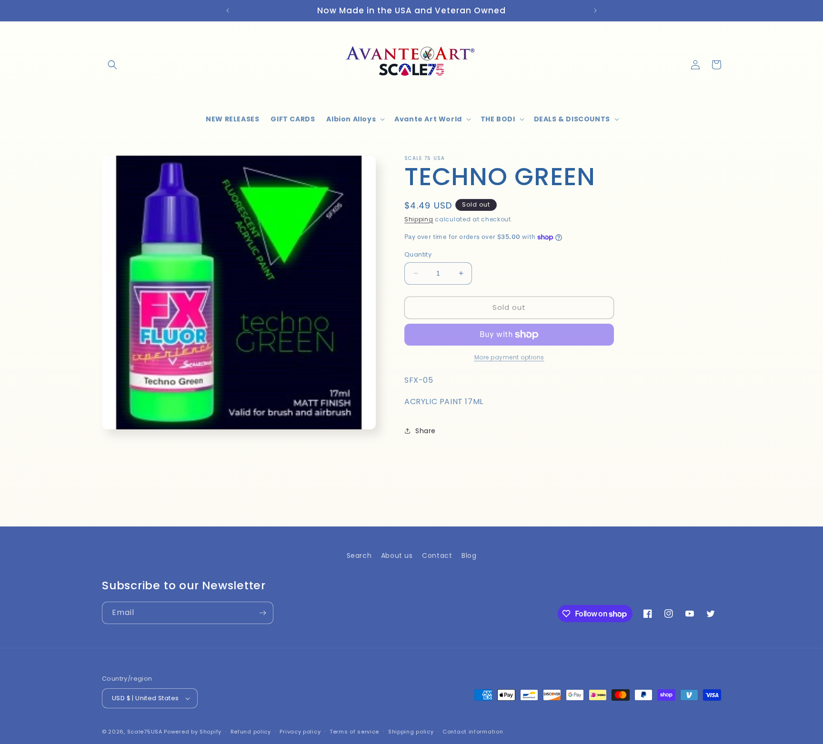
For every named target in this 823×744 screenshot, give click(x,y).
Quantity (418, 254)
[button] (112, 64)
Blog (469, 555)
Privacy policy (300, 731)
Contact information (472, 731)
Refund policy (251, 731)
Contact (437, 555)
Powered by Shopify (192, 731)
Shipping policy (411, 731)
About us (397, 555)
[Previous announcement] (227, 10)
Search (359, 555)
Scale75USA (144, 731)
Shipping (418, 219)
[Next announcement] (595, 10)
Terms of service (354, 731)
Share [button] (425, 431)
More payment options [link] (509, 357)
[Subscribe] (262, 613)
